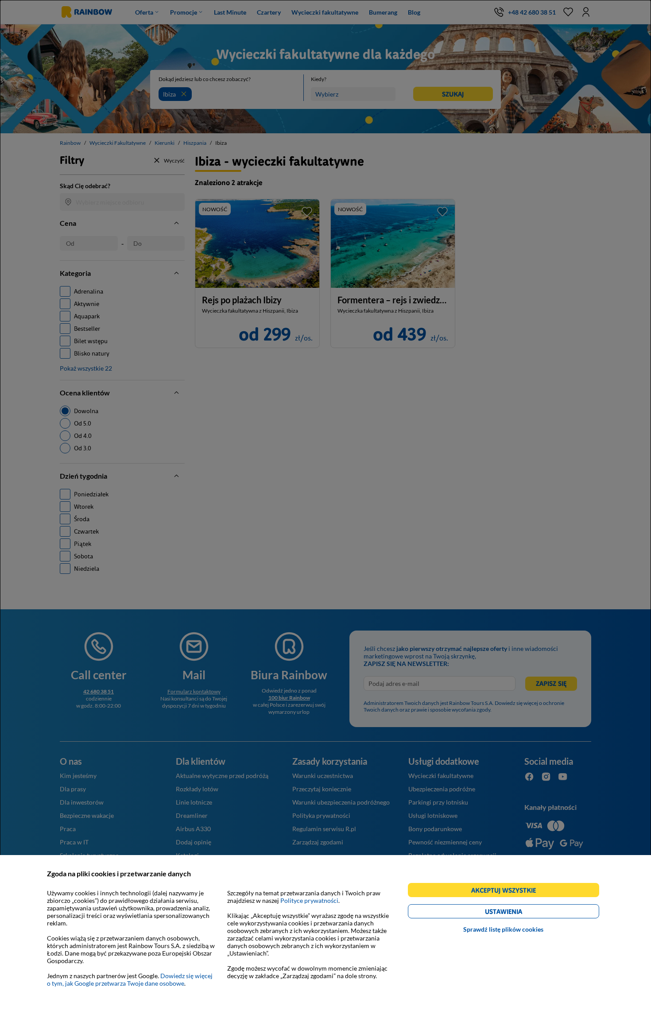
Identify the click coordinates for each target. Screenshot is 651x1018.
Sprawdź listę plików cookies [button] (503, 929)
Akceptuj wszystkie (507, 891)
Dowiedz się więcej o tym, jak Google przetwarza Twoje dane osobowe (130, 979)
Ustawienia (519, 912)
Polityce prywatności (309, 900)
